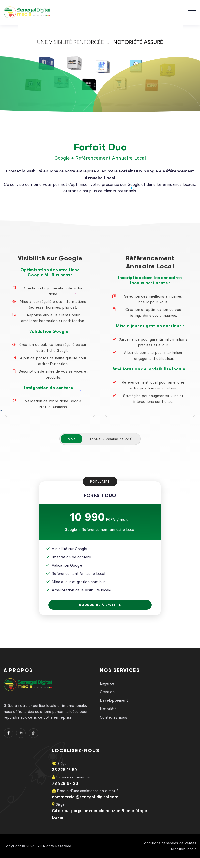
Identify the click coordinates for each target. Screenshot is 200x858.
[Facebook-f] (8, 733)
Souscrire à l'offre (100, 605)
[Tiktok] (33, 733)
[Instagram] (21, 733)
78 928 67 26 (65, 783)
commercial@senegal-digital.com (85, 797)
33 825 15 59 (64, 769)
